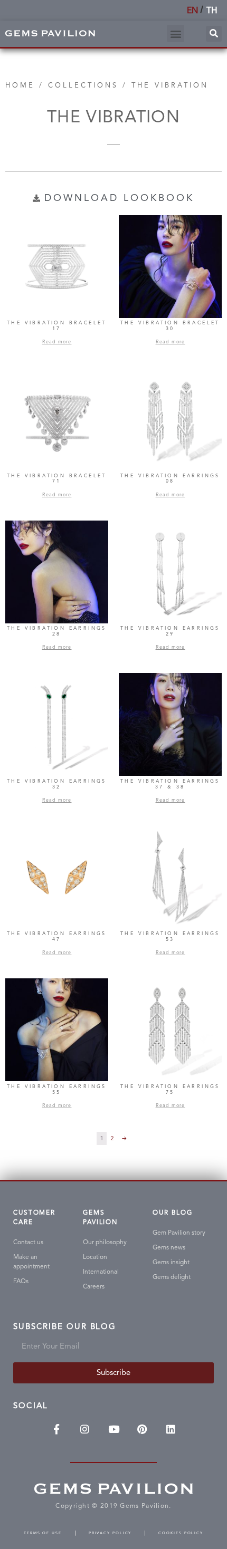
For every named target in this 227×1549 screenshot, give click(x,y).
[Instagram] (85, 1429)
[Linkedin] (170, 1429)
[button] (175, 33)
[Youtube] (113, 1429)
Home (20, 85)
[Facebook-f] (56, 1429)
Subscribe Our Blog (64, 1327)
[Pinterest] (142, 1429)
